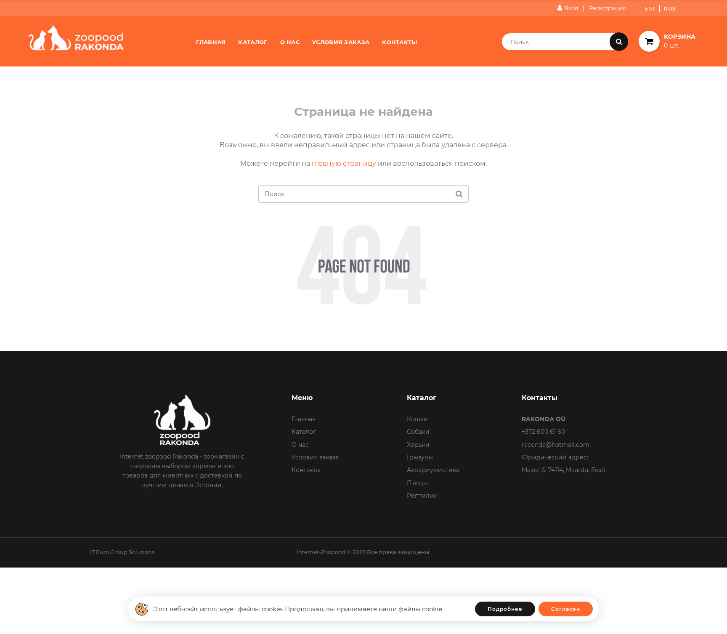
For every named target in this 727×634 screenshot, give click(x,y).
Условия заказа (340, 42)
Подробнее (505, 609)
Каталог (252, 42)
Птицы (417, 483)
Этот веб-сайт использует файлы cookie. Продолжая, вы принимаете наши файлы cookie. (298, 609)
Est (650, 8)
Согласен (565, 609)
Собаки (418, 431)
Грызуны (420, 457)
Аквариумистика (433, 470)
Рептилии (422, 495)
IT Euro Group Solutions (122, 552)
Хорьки (418, 444)
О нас (290, 42)
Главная (211, 42)
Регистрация (607, 8)
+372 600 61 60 (543, 431)
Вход (571, 8)
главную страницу (344, 163)
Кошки (417, 419)
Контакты (399, 42)
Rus (670, 8)
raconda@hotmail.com (555, 444)
